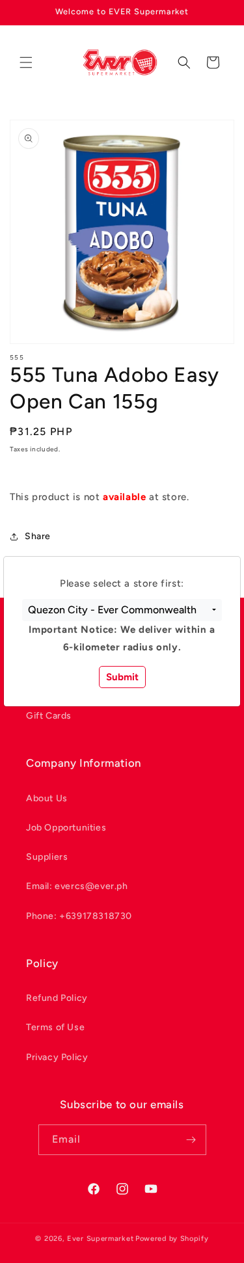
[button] (122, 610)
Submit (122, 677)
